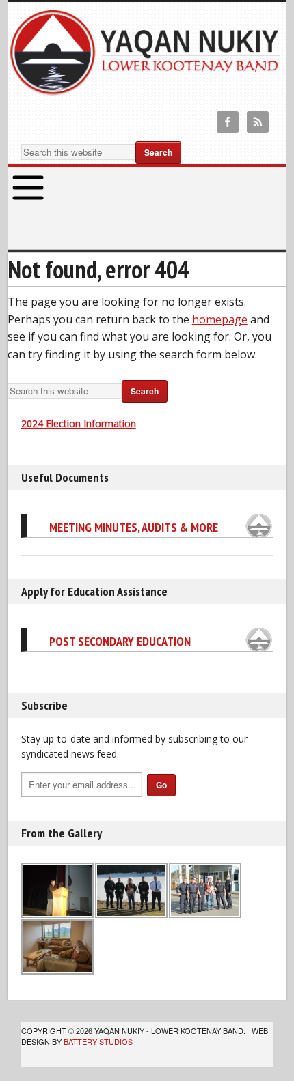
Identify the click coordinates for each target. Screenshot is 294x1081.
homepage (220, 319)
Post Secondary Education (120, 641)
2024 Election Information (78, 423)
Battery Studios (98, 1041)
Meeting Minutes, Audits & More (133, 527)
